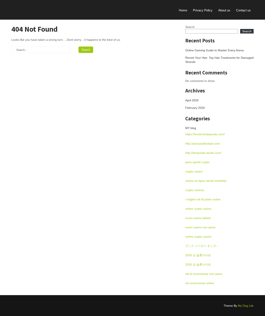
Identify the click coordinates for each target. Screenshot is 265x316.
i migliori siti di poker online (202, 199)
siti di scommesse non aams (203, 273)
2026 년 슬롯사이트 (198, 255)
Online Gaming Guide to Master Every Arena (214, 50)
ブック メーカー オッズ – (201, 246)
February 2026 (195, 107)
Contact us (243, 10)
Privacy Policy (202, 10)
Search (190, 27)
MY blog (190, 128)
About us (224, 10)
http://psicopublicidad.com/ (202, 143)
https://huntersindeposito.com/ (205, 134)
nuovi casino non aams (200, 227)
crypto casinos (194, 190)
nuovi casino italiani (198, 218)
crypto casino (194, 171)
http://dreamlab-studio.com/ (203, 152)
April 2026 (192, 100)
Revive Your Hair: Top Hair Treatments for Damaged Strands (219, 59)
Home (183, 10)
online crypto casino (198, 208)
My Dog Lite (246, 305)
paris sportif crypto (197, 162)
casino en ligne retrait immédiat (205, 180)
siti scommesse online (199, 283)
